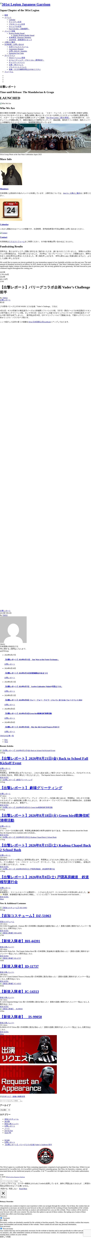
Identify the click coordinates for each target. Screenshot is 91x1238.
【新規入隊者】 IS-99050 (21, 1017)
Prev (6, 740)
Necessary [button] (3, 1216)
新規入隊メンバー (7, 947)
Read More (23, 1189)
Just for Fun (8, 1131)
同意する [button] (4, 1189)
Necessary (6, 1218)
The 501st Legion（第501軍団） (58, 118)
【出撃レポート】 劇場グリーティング (31, 788)
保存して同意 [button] (5, 1237)
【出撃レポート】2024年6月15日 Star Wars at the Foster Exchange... (31, 659)
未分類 (7, 1121)
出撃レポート (5, 300)
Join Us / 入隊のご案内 (71, 193)
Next (6, 742)
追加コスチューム (7, 922)
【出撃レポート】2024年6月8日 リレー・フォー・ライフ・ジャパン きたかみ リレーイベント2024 (43, 700)
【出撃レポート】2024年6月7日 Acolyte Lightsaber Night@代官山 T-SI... (33, 686)
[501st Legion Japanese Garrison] (25, 4)
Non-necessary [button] (5, 1226)
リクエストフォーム (17, 241)
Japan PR (7, 1133)
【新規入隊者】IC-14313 (19, 992)
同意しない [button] (13, 1189)
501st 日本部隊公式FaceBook (39, 322)
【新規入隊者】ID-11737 (19, 966)
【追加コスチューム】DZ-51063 (25, 916)
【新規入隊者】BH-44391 (20, 941)
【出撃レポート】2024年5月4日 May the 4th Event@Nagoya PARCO (31, 727)
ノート (7, 1128)
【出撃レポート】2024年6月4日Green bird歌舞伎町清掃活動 (28, 713)
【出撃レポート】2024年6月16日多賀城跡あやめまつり (26, 673)
